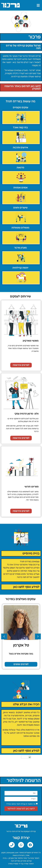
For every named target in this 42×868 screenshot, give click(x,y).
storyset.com (13, 852)
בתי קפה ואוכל (20, 127)
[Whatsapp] (21, 845)
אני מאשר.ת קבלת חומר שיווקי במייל (21, 804)
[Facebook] (30, 845)
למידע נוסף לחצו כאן (26, 587)
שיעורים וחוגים (20, 207)
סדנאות (20, 167)
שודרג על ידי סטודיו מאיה (18, 864)
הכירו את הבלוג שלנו (26, 704)
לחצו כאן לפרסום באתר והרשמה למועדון (22, 87)
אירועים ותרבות (20, 147)
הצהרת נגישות (18, 855)
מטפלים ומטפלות (20, 227)
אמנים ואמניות (20, 187)
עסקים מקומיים (20, 107)
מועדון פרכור (20, 247)
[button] (21, 438)
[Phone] (12, 845)
